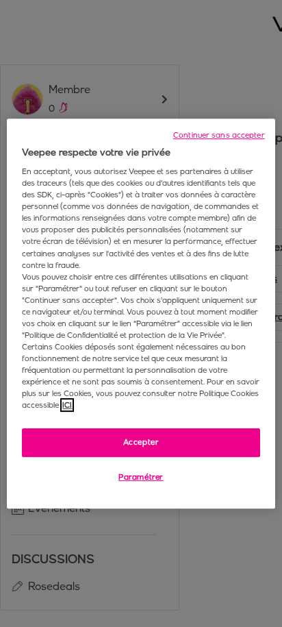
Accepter (141, 442)
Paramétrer (141, 477)
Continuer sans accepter (219, 135)
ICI (67, 405)
